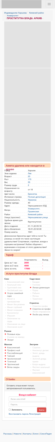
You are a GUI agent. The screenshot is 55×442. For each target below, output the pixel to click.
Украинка (32, 199)
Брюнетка (32, 193)
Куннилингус (13, 312)
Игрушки (11, 315)
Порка (35, 290)
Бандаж (35, 281)
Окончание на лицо (16, 324)
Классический (13, 347)
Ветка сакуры (13, 367)
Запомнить (17, 409)
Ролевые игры (13, 334)
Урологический (14, 358)
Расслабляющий (15, 353)
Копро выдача (38, 364)
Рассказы (7, 433)
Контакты (27, 433)
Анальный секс (14, 284)
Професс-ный (13, 350)
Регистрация (35, 413)
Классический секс (15, 281)
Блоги (35, 433)
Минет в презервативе (13, 300)
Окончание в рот (15, 326)
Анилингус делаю (40, 350)
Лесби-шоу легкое (40, 314)
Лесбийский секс (15, 290)
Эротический (13, 364)
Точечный (11, 361)
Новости (17, 433)
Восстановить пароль (18, 413)
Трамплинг (37, 298)
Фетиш (35, 295)
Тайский (11, 355)
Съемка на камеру (15, 336)
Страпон (36, 347)
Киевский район (36, 12)
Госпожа (36, 284)
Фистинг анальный (41, 367)
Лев (29, 173)
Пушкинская (33, 211)
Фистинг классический (38, 371)
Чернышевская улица (38, 217)
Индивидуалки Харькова (15, 12)
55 (29, 182)
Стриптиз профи (40, 306)
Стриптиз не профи (41, 308)
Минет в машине (15, 309)
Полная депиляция (37, 196)
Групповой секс (14, 287)
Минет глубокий (14, 307)
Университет (12, 15)
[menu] (49, 4)
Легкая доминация (41, 287)
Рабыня (36, 293)
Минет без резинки (16, 304)
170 (29, 179)
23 (29, 176)
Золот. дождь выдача (38, 354)
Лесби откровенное (41, 311)
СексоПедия (46, 433)
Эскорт (10, 339)
